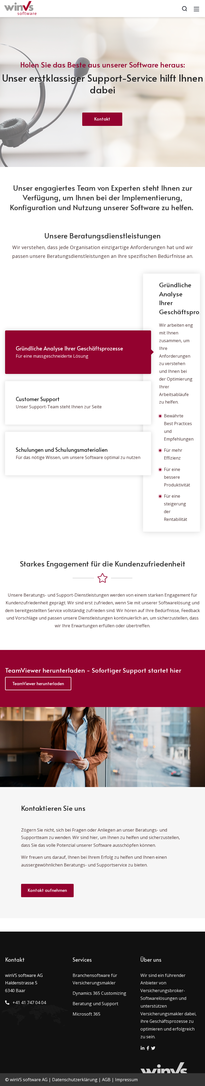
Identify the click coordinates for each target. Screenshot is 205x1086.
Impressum (126, 1080)
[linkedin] (143, 1049)
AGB (106, 1080)
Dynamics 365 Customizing (99, 993)
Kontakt (102, 119)
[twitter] (153, 1049)
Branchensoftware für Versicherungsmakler (95, 979)
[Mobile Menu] (196, 8)
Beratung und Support (95, 1004)
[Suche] (184, 8)
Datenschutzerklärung (74, 1080)
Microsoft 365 (86, 1014)
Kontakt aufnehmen (47, 890)
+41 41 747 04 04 (28, 1002)
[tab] (78, 352)
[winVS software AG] (20, 8)
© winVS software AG (26, 1080)
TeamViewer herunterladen (38, 683)
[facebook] (148, 1049)
